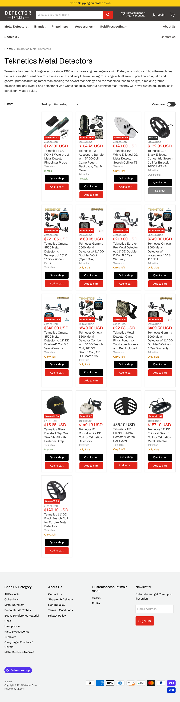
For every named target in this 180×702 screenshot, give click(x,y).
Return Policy (56, 604)
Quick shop (57, 178)
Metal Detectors (16, 26)
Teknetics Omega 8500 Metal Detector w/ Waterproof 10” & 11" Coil (159, 251)
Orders (96, 598)
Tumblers (10, 637)
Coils (7, 620)
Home (8, 49)
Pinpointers (60, 26)
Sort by (46, 104)
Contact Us (168, 37)
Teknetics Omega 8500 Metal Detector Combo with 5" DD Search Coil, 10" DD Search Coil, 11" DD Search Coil (91, 344)
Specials (10, 37)
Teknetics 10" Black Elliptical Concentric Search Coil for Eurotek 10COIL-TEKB (160, 158)
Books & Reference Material (21, 615)
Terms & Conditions (60, 610)
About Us (169, 26)
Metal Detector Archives (19, 652)
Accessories (84, 26)
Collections (11, 599)
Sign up (144, 621)
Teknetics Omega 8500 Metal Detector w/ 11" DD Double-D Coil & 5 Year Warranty (56, 340)
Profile (96, 603)
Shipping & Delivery (60, 599)
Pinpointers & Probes (17, 610)
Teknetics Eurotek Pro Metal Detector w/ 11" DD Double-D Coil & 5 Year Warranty (125, 251)
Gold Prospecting (112, 26)
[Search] (108, 15)
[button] (159, 15)
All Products (12, 594)
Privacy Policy (57, 615)
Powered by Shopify (14, 689)
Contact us (55, 594)
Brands (39, 26)
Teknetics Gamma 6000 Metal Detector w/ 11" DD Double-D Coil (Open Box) (91, 251)
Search (8, 681)
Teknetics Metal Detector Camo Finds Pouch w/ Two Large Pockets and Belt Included (125, 340)
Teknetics (49, 166)
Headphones (12, 626)
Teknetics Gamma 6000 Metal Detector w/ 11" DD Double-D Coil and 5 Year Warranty (160, 340)
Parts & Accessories (16, 631)
